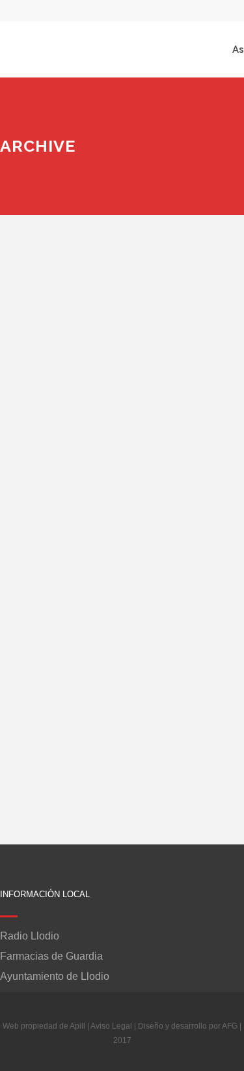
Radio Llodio (29, 936)
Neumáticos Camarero (88, 484)
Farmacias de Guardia (51, 956)
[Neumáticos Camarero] (111, 352)
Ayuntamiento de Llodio (54, 976)
